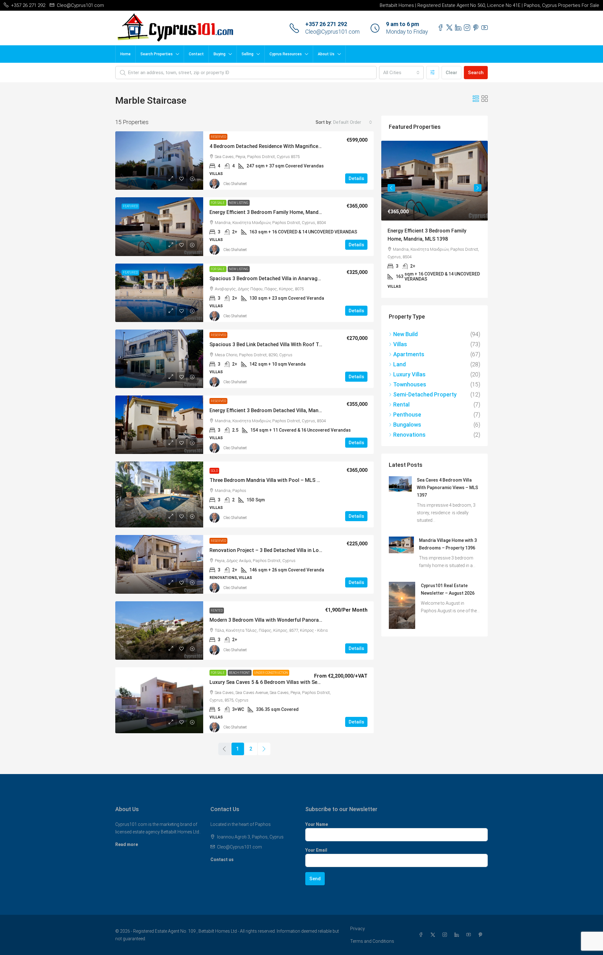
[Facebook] (422, 934)
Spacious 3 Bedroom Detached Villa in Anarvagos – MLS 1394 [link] (280, 278)
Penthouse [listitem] (407, 410)
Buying (219, 54)
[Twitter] (434, 934)
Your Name (316, 824)
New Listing (238, 203)
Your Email (316, 850)
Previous (391, 186)
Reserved (218, 137)
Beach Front (239, 672)
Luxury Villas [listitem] (409, 370)
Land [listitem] (399, 360)
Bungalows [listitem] (407, 420)
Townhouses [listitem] (409, 380)
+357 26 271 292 (326, 24)
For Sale (218, 203)
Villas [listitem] (400, 339)
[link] (159, 160)
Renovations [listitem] (409, 430)
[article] (434, 217)
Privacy (357, 928)
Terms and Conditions (372, 941)
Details (356, 178)
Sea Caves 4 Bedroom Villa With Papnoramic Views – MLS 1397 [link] (447, 483)
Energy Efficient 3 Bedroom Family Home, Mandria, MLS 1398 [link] (279, 212)
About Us (326, 54)
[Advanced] (432, 72)
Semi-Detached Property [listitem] (425, 390)
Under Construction (271, 672)
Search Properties (156, 54)
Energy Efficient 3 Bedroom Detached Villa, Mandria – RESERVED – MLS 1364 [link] (297, 410)
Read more (126, 844)
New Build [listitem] (405, 329)
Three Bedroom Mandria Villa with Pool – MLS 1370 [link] (268, 480)
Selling (247, 54)
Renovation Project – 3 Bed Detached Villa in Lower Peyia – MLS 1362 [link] (289, 550)
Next (477, 186)
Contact (196, 54)
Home (125, 54)
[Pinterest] (481, 934)
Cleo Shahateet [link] (235, 184)
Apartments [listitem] (408, 350)
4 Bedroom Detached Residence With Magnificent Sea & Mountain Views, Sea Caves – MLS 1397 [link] (320, 146)
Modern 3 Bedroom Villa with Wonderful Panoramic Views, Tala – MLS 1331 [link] (296, 620)
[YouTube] (469, 934)
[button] (476, 99)
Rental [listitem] (401, 400)
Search (476, 72)
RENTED (217, 610)
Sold (214, 470)
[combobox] (401, 72)
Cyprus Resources (285, 54)
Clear (451, 72)
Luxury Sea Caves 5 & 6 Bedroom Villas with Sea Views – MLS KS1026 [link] (289, 682)
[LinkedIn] (457, 934)
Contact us (222, 859)
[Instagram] (446, 934)
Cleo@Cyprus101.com (332, 31)
